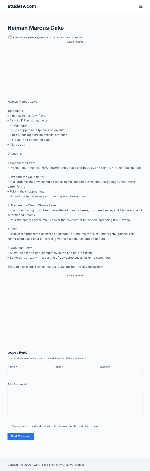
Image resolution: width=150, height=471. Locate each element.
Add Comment (18, 384)
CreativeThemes (73, 464)
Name (12, 367)
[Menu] (140, 6)
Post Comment (21, 436)
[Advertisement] (75, 69)
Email (58, 367)
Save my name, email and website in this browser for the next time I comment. (57, 426)
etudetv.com (22, 6)
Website (105, 367)
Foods (78, 37)
